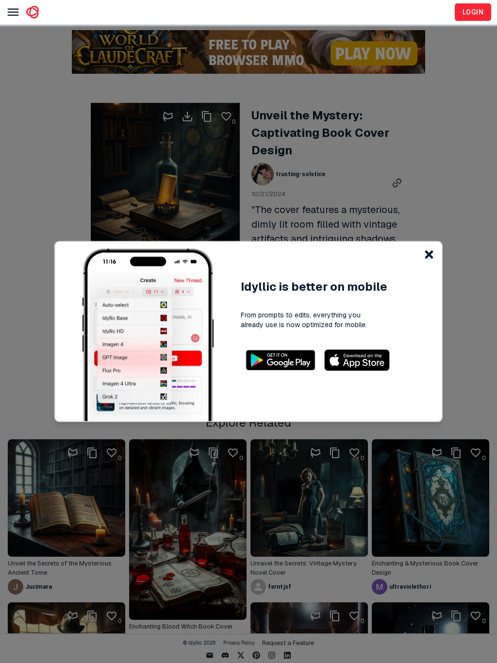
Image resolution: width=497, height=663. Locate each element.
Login (473, 12)
